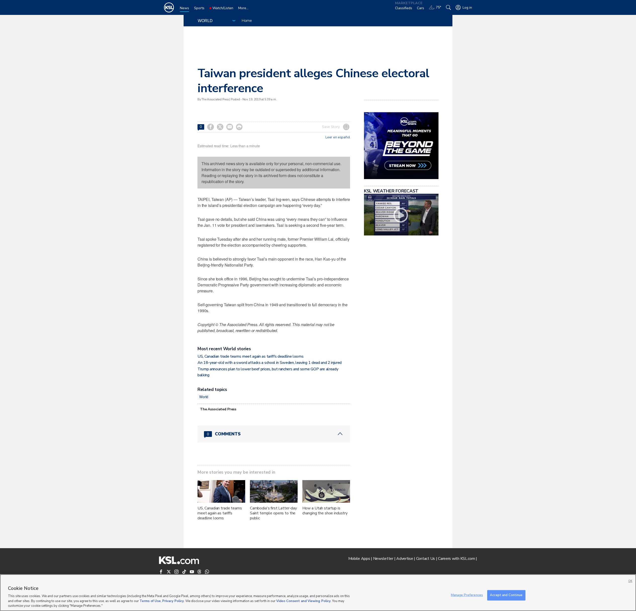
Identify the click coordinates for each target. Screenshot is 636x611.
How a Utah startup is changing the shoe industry (325, 510)
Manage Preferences (467, 595)
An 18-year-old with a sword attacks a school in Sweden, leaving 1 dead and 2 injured (270, 362)
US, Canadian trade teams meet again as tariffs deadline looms (250, 356)
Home (247, 20)
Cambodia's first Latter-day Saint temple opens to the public (273, 513)
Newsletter (383, 558)
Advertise (404, 558)
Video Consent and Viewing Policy (303, 601)
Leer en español (337, 137)
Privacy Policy (173, 601)
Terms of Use (150, 601)
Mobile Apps (359, 558)
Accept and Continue (506, 595)
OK (630, 581)
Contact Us (425, 558)
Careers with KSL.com (456, 558)
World (203, 396)
